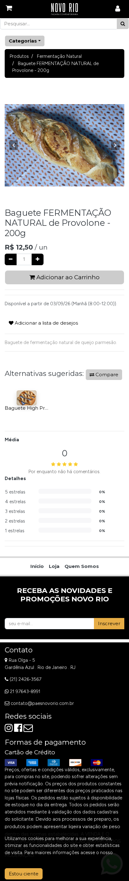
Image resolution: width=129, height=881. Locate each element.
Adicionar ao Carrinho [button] (67, 277)
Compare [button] (106, 374)
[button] (14, 145)
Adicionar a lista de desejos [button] (45, 323)
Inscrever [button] (109, 623)
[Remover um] (11, 259)
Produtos (19, 56)
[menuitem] (37, 566)
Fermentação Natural (59, 56)
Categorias (23, 41)
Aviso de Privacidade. (27, 859)
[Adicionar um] (38, 259)
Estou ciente (24, 874)
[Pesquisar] (122, 24)
